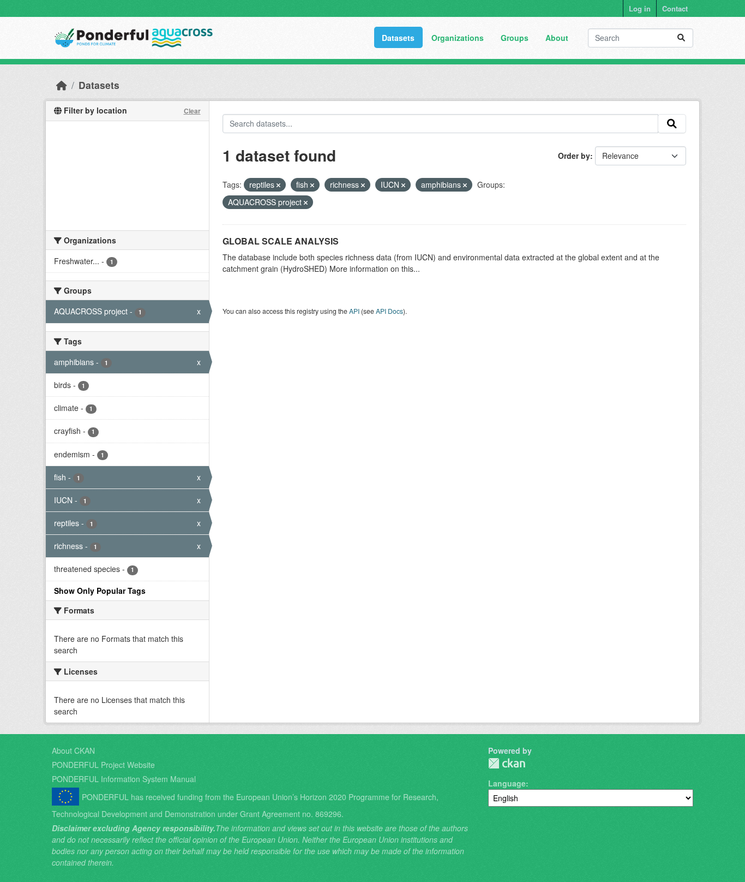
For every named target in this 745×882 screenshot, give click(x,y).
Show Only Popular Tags (100, 590)
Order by (574, 155)
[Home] (61, 85)
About (556, 37)
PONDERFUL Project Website (103, 764)
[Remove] (278, 185)
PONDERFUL (506, 763)
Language (507, 783)
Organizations (457, 37)
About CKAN (73, 750)
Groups (514, 37)
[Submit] (681, 37)
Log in (640, 8)
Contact (675, 8)
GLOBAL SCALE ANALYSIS (281, 241)
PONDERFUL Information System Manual (124, 778)
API (354, 310)
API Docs (389, 310)
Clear (192, 111)
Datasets (398, 37)
